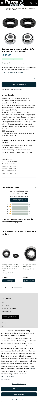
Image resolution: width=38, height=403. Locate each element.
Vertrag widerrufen (10, 317)
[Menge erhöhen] (34, 78)
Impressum (31, 369)
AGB (3, 302)
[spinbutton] (19, 78)
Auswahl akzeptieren (19, 400)
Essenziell (7, 380)
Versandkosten (18, 89)
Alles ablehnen (19, 394)
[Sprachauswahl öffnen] (31, 3)
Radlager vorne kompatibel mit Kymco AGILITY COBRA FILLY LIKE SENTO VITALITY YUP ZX (10, 267)
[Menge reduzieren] (4, 78)
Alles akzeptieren (19, 389)
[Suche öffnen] (36, 3)
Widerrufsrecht (7, 312)
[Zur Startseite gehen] (14, 3)
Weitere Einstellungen (19, 384)
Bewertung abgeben (19, 200)
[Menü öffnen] (2, 3)
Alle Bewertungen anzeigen (23, 63)
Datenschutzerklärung (8, 376)
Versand (4, 327)
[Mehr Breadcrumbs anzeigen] (3, 9)
